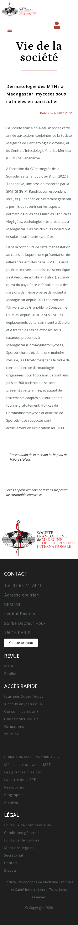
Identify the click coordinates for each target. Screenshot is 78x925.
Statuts (10, 870)
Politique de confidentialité (27, 825)
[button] (9, 30)
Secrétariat (14, 855)
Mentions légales (19, 847)
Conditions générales (23, 832)
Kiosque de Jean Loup (23, 704)
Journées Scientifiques (23, 696)
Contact (11, 863)
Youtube (11, 734)
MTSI (8, 666)
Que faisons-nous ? (21, 719)
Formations (14, 726)
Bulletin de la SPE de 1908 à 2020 (33, 757)
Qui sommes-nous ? (21, 711)
